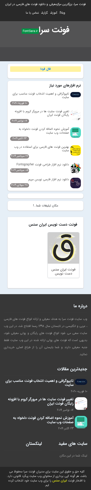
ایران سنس (59, 480)
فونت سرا (54, 30)
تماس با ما (32, 12)
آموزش (53, 12)
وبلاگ (62, 12)
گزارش (44, 12)
